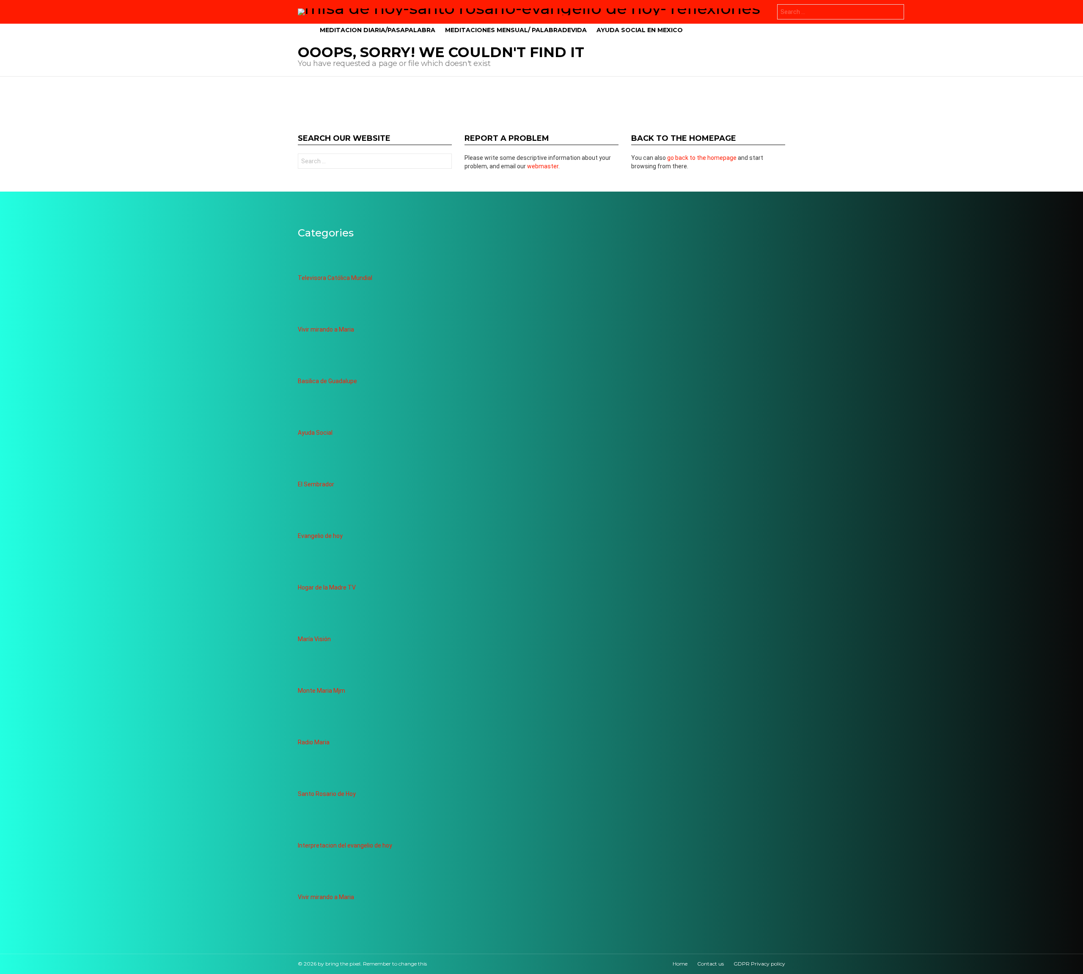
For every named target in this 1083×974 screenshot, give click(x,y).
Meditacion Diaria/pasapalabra (377, 30)
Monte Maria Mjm (321, 690)
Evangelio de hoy (320, 535)
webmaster (542, 166)
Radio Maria (314, 742)
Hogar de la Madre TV (327, 587)
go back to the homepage (702, 157)
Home (680, 963)
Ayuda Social (315, 432)
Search (895, 13)
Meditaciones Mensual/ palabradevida (516, 30)
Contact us (710, 963)
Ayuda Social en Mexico (639, 30)
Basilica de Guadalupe (327, 381)
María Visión (314, 639)
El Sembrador (316, 484)
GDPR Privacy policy (759, 963)
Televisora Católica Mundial (335, 277)
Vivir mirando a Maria (326, 329)
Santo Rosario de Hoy (327, 793)
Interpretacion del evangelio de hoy (345, 845)
